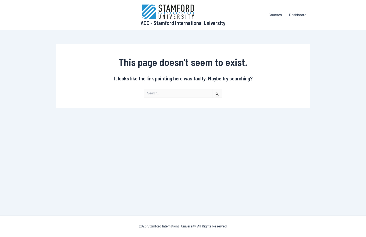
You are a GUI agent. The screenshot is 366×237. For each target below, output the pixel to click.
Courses (275, 15)
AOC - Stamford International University (183, 23)
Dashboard (297, 15)
